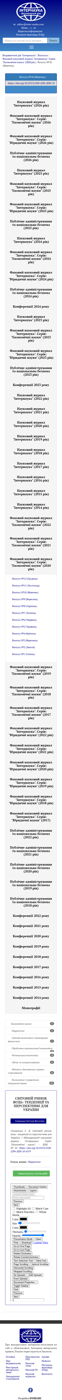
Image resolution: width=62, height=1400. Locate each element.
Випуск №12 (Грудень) (25, 578)
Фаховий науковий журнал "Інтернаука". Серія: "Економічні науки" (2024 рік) (31, 257)
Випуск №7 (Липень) (24, 613)
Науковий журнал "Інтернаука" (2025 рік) (31, 172)
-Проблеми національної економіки (32, 1049)
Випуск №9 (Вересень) (25, 599)
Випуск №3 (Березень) (25, 640)
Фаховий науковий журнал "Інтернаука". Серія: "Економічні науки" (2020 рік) (29, 60)
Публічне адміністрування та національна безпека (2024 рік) (31, 292)
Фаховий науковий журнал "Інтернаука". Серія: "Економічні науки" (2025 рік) (31, 189)
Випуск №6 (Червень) (24, 619)
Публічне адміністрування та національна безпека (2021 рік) (31, 850)
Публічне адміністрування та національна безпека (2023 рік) (31, 371)
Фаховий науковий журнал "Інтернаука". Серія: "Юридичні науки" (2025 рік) (31, 207)
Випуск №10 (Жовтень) (25, 592)
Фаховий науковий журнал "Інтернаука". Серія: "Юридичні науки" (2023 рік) (31, 354)
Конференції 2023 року (31, 385)
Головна (10, 1356)
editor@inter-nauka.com (30, 24)
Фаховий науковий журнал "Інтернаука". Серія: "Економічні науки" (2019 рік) (31, 672)
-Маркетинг (32, 1030)
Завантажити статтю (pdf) (33, 1173)
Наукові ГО (31, 1369)
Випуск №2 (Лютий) (23, 647)
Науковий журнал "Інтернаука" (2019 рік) (31, 438)
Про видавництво (13, 1362)
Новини (46, 1360)
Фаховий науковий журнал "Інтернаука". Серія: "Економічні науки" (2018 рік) (31, 692)
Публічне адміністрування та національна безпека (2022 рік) (31, 833)
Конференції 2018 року (31, 957)
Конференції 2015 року (31, 987)
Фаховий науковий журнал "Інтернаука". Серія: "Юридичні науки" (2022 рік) (31, 731)
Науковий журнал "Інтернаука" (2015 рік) (31, 492)
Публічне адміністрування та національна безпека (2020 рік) (31, 867)
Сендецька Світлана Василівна (29, 1121)
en (34, 27)
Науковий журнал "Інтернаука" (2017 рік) (31, 465)
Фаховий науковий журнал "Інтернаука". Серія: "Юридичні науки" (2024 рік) (31, 275)
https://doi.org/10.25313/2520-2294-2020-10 (31, 83)
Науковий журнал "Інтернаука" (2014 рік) (31, 506)
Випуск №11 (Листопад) (26, 585)
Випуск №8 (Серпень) (24, 606)
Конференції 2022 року (31, 916)
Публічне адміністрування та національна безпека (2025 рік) (31, 224)
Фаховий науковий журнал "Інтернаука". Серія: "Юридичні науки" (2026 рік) (31, 139)
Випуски (43, 55)
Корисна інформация (30, 31)
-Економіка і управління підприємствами (30, 1081)
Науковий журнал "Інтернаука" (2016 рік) (31, 478)
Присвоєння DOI (32, 1358)
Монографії (31, 1008)
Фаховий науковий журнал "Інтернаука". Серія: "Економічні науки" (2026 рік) (31, 121)
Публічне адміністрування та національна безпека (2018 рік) (31, 901)
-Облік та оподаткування (32, 1062)
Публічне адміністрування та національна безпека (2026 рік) (31, 156)
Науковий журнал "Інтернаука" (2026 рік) (31, 103)
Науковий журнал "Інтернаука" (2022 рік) (31, 397)
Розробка (29, 1398)
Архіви (45, 1356)
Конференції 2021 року (31, 926)
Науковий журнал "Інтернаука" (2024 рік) (31, 240)
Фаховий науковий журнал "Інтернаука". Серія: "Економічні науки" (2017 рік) (31, 713)
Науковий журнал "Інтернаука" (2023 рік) (31, 318)
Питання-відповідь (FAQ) (30, 34)
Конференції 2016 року (31, 977)
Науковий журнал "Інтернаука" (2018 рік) (31, 451)
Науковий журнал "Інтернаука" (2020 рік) (31, 424)
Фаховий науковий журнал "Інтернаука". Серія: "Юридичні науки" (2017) (31, 816)
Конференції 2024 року (31, 306)
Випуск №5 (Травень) (24, 626)
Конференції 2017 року (31, 967)
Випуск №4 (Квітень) (24, 633)
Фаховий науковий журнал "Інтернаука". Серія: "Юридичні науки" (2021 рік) (31, 748)
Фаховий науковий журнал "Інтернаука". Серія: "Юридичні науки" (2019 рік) (31, 782)
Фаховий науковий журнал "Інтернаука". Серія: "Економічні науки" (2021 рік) (31, 543)
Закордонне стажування (13, 1377)
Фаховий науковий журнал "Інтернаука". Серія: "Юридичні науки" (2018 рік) (31, 799)
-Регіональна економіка (32, 1055)
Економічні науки (32, 1023)
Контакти (47, 1373)
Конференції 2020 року (31, 936)
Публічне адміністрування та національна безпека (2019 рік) (31, 884)
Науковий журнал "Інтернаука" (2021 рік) (31, 410)
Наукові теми (29, 1364)
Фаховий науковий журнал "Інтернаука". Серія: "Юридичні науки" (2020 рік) (31, 765)
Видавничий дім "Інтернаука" (19, 55)
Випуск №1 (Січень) (23, 654)
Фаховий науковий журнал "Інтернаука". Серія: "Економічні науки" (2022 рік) (31, 523)
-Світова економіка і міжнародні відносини (30, 1039)
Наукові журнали (30, 1375)
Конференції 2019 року (31, 946)
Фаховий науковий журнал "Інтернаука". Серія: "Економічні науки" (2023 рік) (31, 335)
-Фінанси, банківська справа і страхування (30, 1071)
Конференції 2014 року (31, 998)
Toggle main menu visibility (31, 47)
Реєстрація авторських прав (12, 1370)
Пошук (53, 40)
